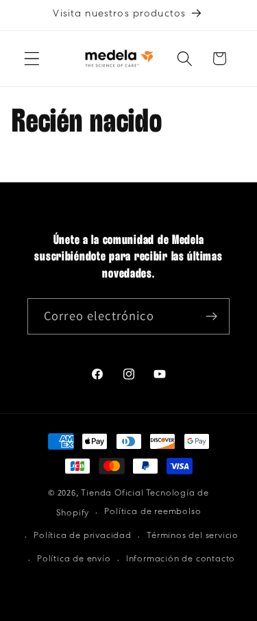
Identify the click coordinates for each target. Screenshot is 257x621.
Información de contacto (181, 559)
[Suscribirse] (211, 316)
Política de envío (74, 559)
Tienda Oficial (112, 493)
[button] (31, 58)
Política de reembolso (152, 512)
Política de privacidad (83, 536)
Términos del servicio (192, 536)
